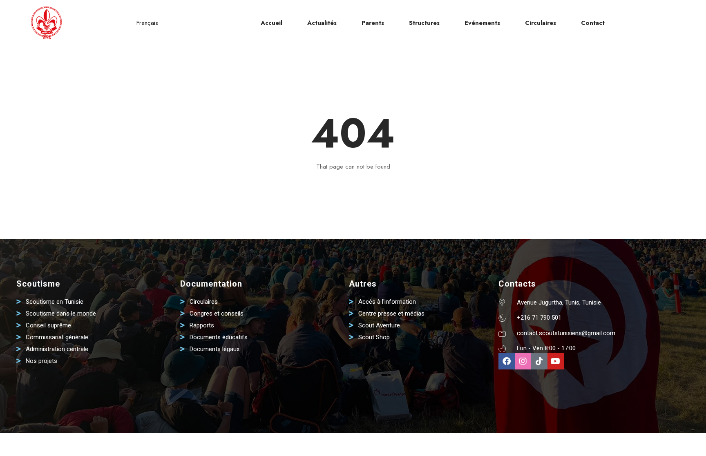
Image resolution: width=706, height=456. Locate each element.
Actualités (322, 23)
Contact (593, 23)
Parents (373, 23)
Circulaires (540, 23)
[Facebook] (506, 361)
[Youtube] (555, 361)
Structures (424, 23)
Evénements (482, 23)
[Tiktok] (539, 361)
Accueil (271, 23)
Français (147, 22)
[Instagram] (523, 361)
